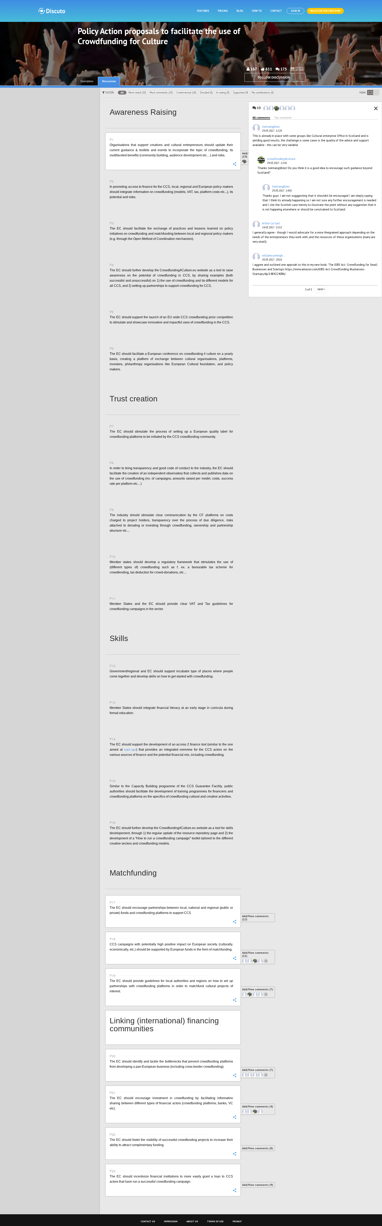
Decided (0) (206, 92)
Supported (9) (240, 92)
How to (257, 11)
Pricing (223, 11)
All (122, 92)
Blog (240, 11)
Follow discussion (274, 77)
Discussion (109, 81)
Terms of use (215, 1221)
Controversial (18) (186, 92)
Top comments (283, 117)
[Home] (51, 11)
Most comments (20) (161, 92)
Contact (276, 11)
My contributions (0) (263, 92)
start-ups (130, 749)
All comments (261, 117)
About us (192, 1221)
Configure (235, 164)
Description (87, 81)
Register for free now (325, 11)
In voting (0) (222, 92)
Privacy (237, 1221)
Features (203, 11)
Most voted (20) (137, 92)
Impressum (170, 1221)
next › (321, 289)
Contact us (148, 1221)
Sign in (295, 11)
